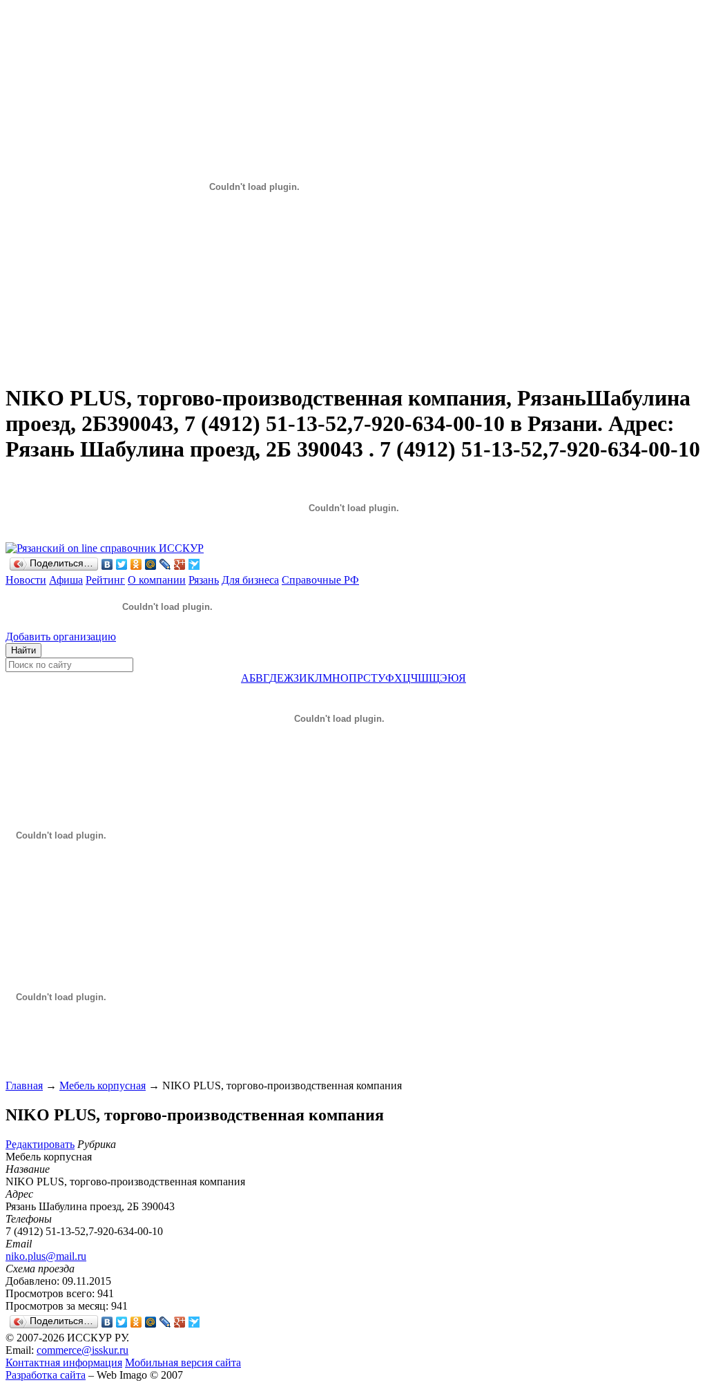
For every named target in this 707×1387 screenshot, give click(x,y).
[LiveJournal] (165, 564)
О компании (157, 580)
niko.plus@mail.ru (46, 1256)
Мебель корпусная (102, 1085)
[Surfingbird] (194, 564)
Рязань (203, 580)
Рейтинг (105, 580)
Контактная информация (64, 1362)
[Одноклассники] (136, 564)
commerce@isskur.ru (82, 1350)
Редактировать (40, 1144)
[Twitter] (122, 564)
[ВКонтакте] (107, 564)
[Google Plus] (180, 564)
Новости (26, 580)
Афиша (66, 580)
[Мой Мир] (151, 564)
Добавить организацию (61, 636)
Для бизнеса (250, 580)
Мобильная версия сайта (183, 1362)
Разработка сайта (46, 1375)
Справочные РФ (320, 580)
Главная (24, 1085)
